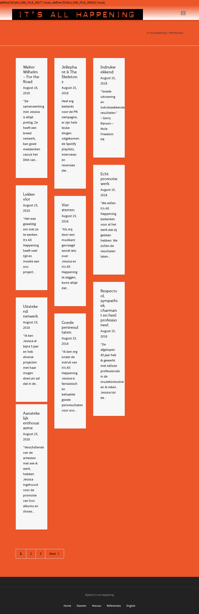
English (130, 606)
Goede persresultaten (70, 327)
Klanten (81, 606)
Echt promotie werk (108, 179)
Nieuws (96, 606)
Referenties (114, 606)
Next (53, 554)
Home (67, 606)
